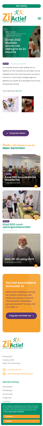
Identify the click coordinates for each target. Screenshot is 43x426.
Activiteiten (8, 386)
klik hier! (18, 91)
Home (7, 32)
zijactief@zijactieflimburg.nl (20, 373)
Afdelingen (8, 390)
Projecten (7, 397)
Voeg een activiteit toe (20, 315)
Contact (6, 401)
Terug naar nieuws (17, 133)
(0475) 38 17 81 (14, 369)
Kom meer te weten (16, 412)
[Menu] (39, 18)
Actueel (13, 32)
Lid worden (8, 394)
